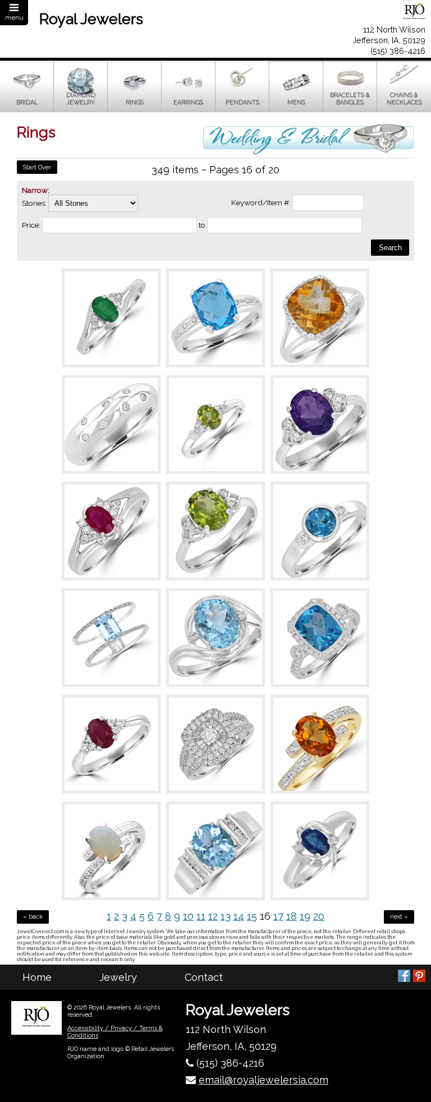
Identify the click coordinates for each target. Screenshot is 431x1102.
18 (291, 916)
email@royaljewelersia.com (263, 1080)
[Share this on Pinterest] (419, 976)
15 (252, 916)
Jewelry (118, 977)
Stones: (35, 203)
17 (278, 916)
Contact (204, 977)
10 (188, 916)
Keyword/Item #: (261, 202)
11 (200, 916)
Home (37, 977)
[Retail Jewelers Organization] (36, 1018)
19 (305, 916)
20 (318, 916)
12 (213, 916)
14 (238, 916)
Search (390, 247)
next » (399, 916)
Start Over (37, 167)
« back (33, 916)
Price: (31, 224)
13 (226, 916)
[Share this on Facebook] (404, 976)
